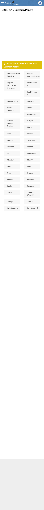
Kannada (10, 147)
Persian (30, 173)
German (10, 140)
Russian (30, 179)
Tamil (9, 192)
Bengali (30, 121)
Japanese (31, 140)
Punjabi (10, 179)
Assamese (31, 114)
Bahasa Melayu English (10, 123)
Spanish (30, 186)
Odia (9, 173)
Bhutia (29, 127)
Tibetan (30, 202)
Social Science (10, 109)
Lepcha (30, 147)
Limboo (10, 153)
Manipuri (10, 160)
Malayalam (31, 153)
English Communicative (33, 74)
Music (29, 166)
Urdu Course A (12, 208)
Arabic (29, 108)
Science (30, 101)
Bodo (9, 134)
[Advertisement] (22, 35)
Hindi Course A (32, 84)
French (30, 134)
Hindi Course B (32, 93)
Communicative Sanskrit (13, 74)
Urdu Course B (32, 208)
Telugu (10, 202)
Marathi (30, 160)
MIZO (9, 166)
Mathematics (12, 101)
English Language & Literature (11, 85)
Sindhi (9, 186)
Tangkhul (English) (30, 193)
